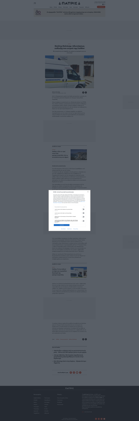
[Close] (88, 192)
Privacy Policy (75, 228)
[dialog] (69, 210)
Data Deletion (63, 228)
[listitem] (69, 206)
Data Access (69, 228)
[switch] (83, 209)
